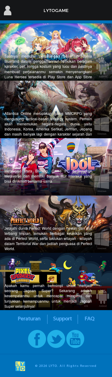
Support (62, 319)
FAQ (89, 319)
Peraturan (29, 319)
